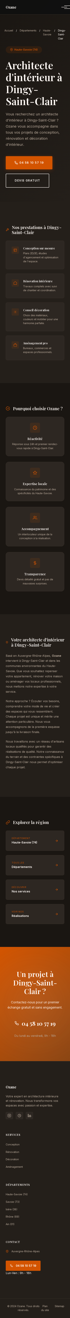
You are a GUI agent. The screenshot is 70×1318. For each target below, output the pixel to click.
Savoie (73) (13, 1201)
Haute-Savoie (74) (17, 1194)
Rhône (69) (12, 1216)
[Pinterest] (19, 1115)
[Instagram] (9, 1115)
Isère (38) (11, 1209)
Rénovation (12, 1151)
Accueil (8, 30)
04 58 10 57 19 (31, 162)
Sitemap (59, 1306)
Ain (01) (10, 1224)
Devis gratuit (27, 180)
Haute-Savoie (47, 32)
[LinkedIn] (29, 1115)
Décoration (12, 1159)
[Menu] (61, 7)
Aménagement (14, 1166)
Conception (13, 1144)
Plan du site (45, 1308)
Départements (28, 30)
